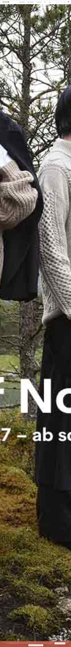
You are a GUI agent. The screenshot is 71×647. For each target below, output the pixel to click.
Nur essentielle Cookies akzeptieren (36, 645)
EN (61, 2)
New (9, 337)
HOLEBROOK (38, 2)
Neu (45, 2)
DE (58, 2)
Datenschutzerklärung (13, 643)
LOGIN (65, 2)
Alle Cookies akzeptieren (60, 643)
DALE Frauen (22, 2)
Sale (50, 2)
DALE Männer (30, 2)
